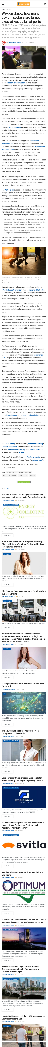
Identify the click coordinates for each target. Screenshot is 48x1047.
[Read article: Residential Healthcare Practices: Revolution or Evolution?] (24, 891)
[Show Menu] (3, 4)
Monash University (35, 444)
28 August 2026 (20, 500)
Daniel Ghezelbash (9, 447)
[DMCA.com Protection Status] (24, 482)
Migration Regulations (31, 415)
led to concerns (15, 127)
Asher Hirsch (9, 444)
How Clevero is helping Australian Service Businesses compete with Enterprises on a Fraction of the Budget (20, 969)
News (9, 9)
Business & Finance (10, 504)
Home (3, 9)
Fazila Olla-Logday (9, 597)
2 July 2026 (20, 689)
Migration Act (11, 415)
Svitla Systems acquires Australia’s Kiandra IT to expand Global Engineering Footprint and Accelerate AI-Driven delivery (23, 825)
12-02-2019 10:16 (29, 42)
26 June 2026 (20, 783)
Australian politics (9, 475)
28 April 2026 (20, 925)
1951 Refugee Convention (12, 290)
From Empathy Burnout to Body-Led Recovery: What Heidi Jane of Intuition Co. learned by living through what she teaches (23, 544)
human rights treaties (37, 290)
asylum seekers (25, 472)
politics (32, 475)
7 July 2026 (19, 644)
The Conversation (14, 42)
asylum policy (12, 472)
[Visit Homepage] (23, 4)
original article (37, 460)
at (4, 694)
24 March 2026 (20, 1021)
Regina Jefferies (36, 449)
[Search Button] (45, 4)
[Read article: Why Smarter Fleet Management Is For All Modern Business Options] (24, 610)
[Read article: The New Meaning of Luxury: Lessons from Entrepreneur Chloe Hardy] (24, 750)
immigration (23, 475)
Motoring (7, 601)
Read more (8, 534)
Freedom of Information (15, 83)
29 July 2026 (20, 597)
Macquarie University (16, 449)
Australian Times (8, 644)
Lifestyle (6, 554)
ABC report (9, 190)
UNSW (21, 452)
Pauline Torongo (8, 500)
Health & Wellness (10, 929)
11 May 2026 (19, 830)
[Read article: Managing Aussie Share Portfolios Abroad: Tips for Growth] (24, 703)
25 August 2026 (20, 549)
